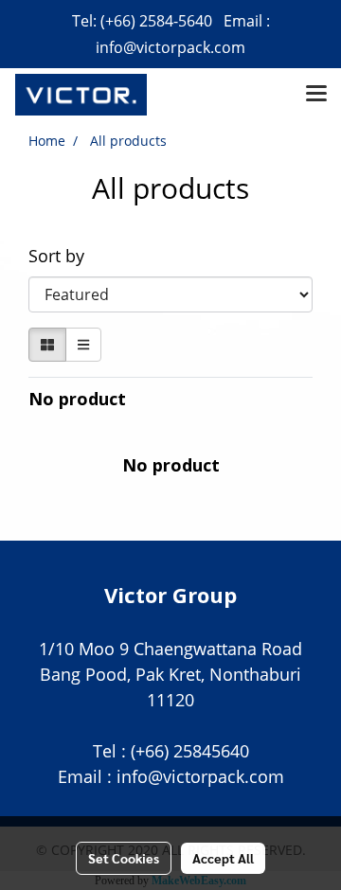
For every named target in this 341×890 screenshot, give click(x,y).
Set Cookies (123, 857)
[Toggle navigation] (316, 95)
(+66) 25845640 (190, 750)
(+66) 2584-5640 (156, 20)
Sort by (63, 255)
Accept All (223, 857)
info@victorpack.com (170, 47)
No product (77, 398)
